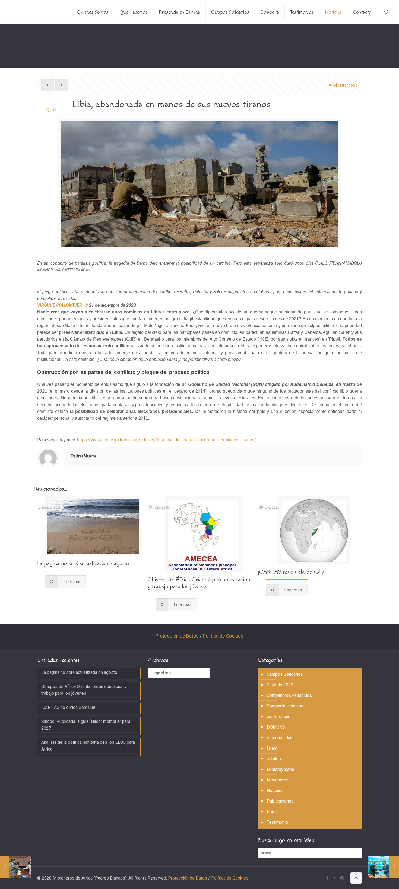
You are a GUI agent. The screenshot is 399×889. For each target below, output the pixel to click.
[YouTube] (335, 878)
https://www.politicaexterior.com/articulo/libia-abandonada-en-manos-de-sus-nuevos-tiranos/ (166, 439)
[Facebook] (327, 878)
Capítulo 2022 (280, 684)
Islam (272, 748)
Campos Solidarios (285, 674)
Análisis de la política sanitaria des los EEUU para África (88, 746)
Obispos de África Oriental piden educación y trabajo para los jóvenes (199, 583)
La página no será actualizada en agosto (83, 563)
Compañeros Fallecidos (289, 695)
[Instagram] (342, 878)
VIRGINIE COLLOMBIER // (63, 305)
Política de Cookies (223, 636)
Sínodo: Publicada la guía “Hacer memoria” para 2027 (85, 725)
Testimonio (277, 822)
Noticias (275, 790)
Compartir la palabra (286, 706)
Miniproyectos (280, 769)
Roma (272, 811)
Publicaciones (280, 801)
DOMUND (276, 727)
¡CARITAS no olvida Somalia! (291, 571)
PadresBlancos (84, 456)
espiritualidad (280, 737)
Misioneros (278, 780)
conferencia (278, 716)
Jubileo (274, 758)
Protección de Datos (177, 636)
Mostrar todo (345, 85)
